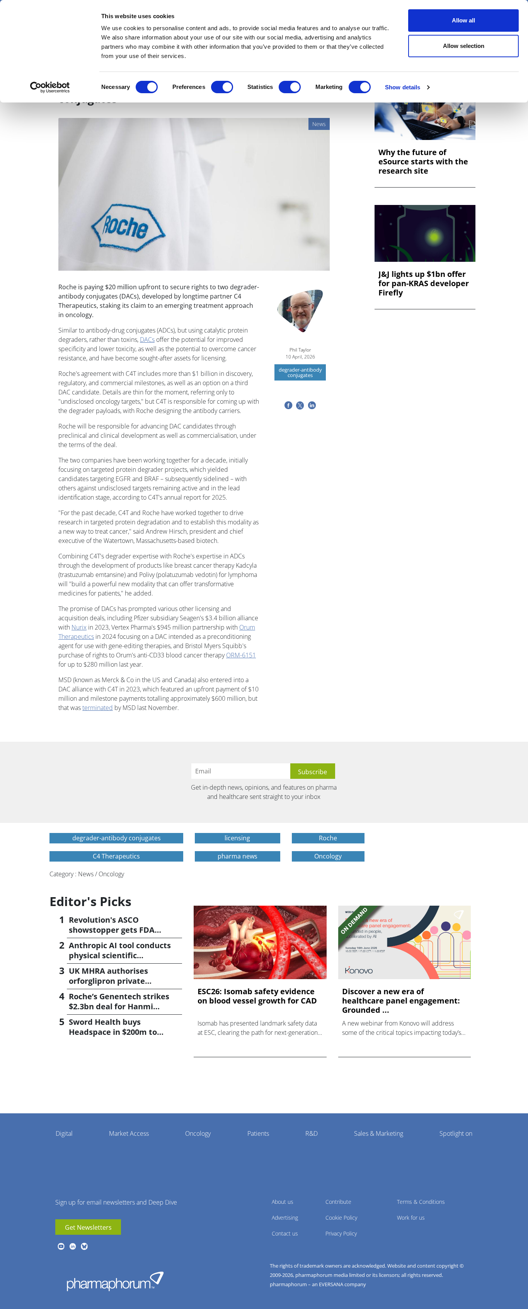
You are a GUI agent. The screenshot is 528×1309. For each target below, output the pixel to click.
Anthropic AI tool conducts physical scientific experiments (120, 955)
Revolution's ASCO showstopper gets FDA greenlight (112, 930)
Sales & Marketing (378, 1133)
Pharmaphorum (115, 1281)
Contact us (285, 1233)
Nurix (79, 627)
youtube (61, 1246)
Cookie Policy (341, 1217)
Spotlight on (455, 1133)
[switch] (222, 87)
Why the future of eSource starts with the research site (423, 162)
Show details (402, 87)
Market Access (129, 1133)
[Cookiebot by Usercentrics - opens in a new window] (50, 87)
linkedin (73, 1246)
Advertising (285, 1217)
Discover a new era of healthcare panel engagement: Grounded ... (401, 1001)
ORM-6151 (241, 655)
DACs (147, 339)
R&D (311, 1133)
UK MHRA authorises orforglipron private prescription (108, 981)
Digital (64, 1133)
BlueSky (84, 1246)
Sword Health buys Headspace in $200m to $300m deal (113, 1032)
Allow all (463, 20)
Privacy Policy (341, 1233)
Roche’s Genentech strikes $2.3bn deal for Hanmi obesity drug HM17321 (119, 1006)
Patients (258, 1133)
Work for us (411, 1217)
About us (282, 1201)
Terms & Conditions (421, 1201)
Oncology (198, 1133)
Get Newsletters (88, 1227)
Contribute (338, 1201)
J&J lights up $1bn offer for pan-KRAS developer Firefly (423, 283)
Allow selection (463, 46)
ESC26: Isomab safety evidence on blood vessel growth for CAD (257, 996)
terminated (97, 707)
